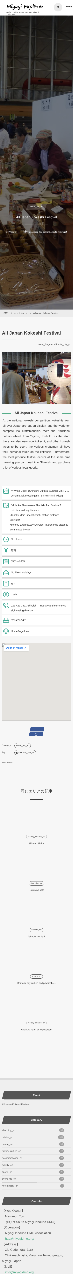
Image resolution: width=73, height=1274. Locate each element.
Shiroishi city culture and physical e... (36, 983)
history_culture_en (36, 837)
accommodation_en (32, 1158)
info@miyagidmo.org (19, 1272)
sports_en (36, 976)
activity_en (32, 1165)
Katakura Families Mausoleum (36, 1029)
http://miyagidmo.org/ (19, 1238)
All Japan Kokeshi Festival (15, 1104)
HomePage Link (20, 631)
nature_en (32, 1144)
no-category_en (32, 1185)
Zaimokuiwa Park (36, 936)
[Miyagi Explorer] (25, 7)
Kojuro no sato (36, 890)
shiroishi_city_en (62, 344)
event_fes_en (36, 207)
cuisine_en (37, 930)
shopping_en (37, 883)
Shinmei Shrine (36, 843)
